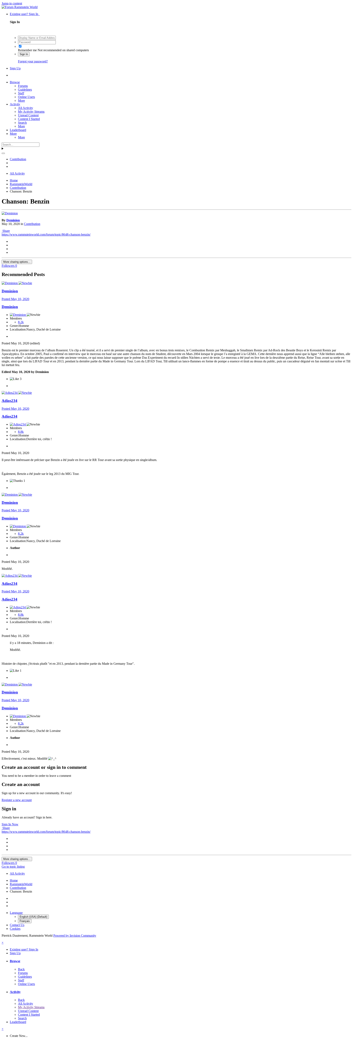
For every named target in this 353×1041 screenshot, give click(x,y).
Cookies (15, 928)
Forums (23, 86)
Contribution (32, 224)
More (21, 100)
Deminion (13, 220)
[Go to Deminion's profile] (10, 213)
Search (22, 122)
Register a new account (17, 800)
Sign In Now (10, 824)
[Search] (3, 153)
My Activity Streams (31, 111)
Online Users (26, 97)
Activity (15, 104)
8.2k (21, 322)
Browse (15, 82)
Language (16, 912)
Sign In (24, 54)
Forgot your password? (33, 61)
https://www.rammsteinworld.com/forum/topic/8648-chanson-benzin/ (46, 234)
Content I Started (29, 119)
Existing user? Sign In (25, 14)
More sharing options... (16, 261)
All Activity (25, 108)
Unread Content (28, 115)
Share (6, 231)
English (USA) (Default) (33, 916)
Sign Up (15, 68)
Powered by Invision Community (74, 935)
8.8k (21, 431)
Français (25, 921)
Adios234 (9, 401)
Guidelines (25, 89)
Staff (21, 93)
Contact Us (17, 925)
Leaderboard (18, 130)
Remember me (27, 50)
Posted (15, 299)
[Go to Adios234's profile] (10, 392)
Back (21, 969)
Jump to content (12, 3)
